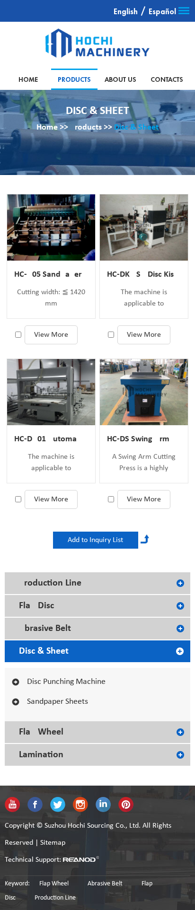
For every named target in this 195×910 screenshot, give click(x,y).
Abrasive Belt (45, 628)
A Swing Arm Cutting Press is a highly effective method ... (144, 463)
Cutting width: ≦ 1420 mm (51, 298)
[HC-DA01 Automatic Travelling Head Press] (51, 392)
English (126, 12)
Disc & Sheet (136, 127)
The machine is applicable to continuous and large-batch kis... (143, 299)
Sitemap (52, 843)
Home (28, 79)
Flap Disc (36, 606)
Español (162, 12)
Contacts (167, 79)
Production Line (50, 583)
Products (74, 79)
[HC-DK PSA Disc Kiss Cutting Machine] (144, 227)
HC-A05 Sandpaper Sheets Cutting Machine (51, 274)
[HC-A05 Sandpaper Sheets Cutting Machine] (51, 227)
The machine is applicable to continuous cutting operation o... (51, 463)
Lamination (41, 755)
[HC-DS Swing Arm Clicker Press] (144, 392)
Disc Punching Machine (66, 681)
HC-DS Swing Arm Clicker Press (144, 439)
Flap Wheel (41, 732)
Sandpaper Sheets (57, 701)
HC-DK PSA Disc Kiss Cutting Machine (144, 274)
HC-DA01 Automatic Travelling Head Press (51, 439)
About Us (120, 79)
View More (51, 335)
